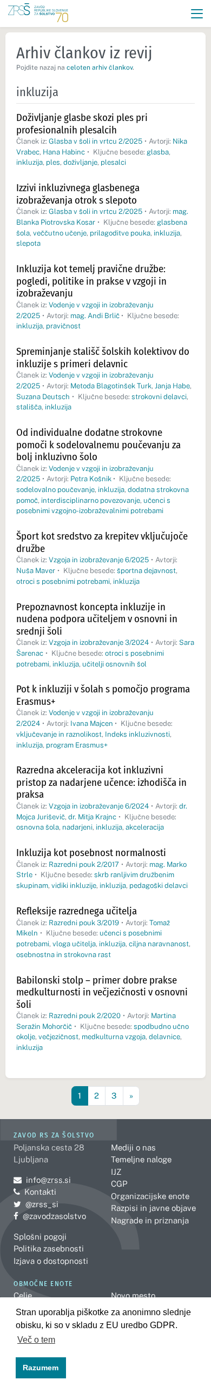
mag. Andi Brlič (95, 316)
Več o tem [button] (36, 1339)
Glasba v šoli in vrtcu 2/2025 (95, 141)
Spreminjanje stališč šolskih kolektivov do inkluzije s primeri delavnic (102, 357)
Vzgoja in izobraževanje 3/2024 (99, 642)
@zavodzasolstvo (50, 1216)
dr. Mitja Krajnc (92, 817)
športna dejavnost (146, 571)
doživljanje (80, 162)
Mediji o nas (133, 1147)
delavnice (164, 1037)
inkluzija (29, 162)
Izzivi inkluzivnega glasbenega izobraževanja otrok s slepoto (78, 193)
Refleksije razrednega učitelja (76, 911)
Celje (23, 1295)
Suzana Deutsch (43, 397)
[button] (197, 13)
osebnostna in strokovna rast (63, 955)
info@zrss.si (42, 1179)
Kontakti (40, 1191)
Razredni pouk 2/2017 (84, 864)
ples (53, 162)
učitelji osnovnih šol (114, 664)
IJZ (116, 1171)
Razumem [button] (40, 1367)
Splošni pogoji (40, 1236)
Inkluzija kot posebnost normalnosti (91, 852)
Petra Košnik (90, 479)
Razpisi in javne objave (153, 1208)
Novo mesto (133, 1295)
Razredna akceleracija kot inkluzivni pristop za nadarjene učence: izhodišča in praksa (101, 782)
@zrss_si (36, 1204)
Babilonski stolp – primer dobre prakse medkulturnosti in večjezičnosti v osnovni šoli (102, 992)
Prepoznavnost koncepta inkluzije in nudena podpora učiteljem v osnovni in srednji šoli (96, 619)
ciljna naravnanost (159, 944)
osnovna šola (37, 827)
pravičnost (63, 326)
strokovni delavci (159, 397)
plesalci (113, 162)
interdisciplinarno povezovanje (90, 500)
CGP (119, 1183)
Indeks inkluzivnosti (137, 734)
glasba (158, 152)
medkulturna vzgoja (114, 1037)
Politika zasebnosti (49, 1248)
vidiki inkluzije (73, 885)
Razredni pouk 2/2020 (85, 1016)
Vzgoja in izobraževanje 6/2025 (99, 560)
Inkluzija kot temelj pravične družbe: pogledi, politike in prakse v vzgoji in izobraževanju (91, 280)
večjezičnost (58, 1037)
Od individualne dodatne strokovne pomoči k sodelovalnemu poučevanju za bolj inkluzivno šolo (98, 444)
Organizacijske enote (150, 1196)
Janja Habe (172, 386)
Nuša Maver (35, 571)
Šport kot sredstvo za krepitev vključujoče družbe (102, 542)
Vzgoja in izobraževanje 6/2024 (99, 806)
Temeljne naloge (141, 1159)
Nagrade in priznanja (150, 1220)
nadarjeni (77, 827)
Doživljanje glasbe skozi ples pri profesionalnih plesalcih (82, 123)
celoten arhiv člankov (100, 67)
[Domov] (38, 13)
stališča (29, 407)
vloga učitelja (74, 944)
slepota (28, 243)
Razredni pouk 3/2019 (84, 923)
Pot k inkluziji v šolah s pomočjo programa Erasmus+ (103, 695)
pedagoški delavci (158, 885)
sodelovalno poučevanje (55, 490)
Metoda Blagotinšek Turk (110, 386)
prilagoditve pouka (120, 233)
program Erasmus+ (77, 745)
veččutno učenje (60, 233)
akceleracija (145, 827)
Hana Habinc (64, 152)
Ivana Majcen (91, 723)
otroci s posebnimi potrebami (63, 581)
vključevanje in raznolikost (59, 734)
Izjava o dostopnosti (51, 1260)
